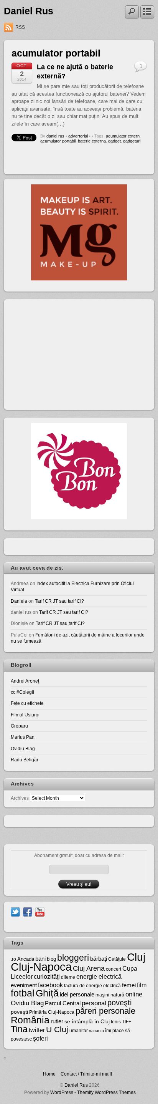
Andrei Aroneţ (25, 680)
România (30, 1019)
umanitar (78, 1030)
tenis (116, 1021)
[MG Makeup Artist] (79, 278)
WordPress (61, 1092)
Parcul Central (63, 1003)
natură (117, 995)
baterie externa (92, 141)
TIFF (126, 1021)
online (133, 994)
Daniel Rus (28, 11)
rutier (57, 1021)
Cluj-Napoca (41, 966)
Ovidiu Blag (23, 748)
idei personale (77, 994)
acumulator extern (123, 136)
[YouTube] (39, 911)
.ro (13, 959)
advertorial (78, 136)
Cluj (136, 957)
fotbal (23, 993)
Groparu (19, 725)
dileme (68, 977)
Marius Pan (23, 736)
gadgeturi (131, 141)
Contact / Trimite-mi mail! (86, 1073)
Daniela (19, 600)
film (141, 985)
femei (129, 985)
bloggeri (73, 958)
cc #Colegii (22, 692)
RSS (20, 27)
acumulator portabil (58, 141)
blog (51, 959)
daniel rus (55, 136)
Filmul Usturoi (25, 714)
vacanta (96, 1030)
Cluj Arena (89, 968)
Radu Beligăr (24, 759)
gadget (114, 141)
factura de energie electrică (92, 985)
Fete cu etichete (27, 703)
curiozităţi (47, 976)
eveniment (24, 985)
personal (94, 1003)
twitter (37, 1029)
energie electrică (99, 976)
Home (49, 1073)
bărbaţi (98, 958)
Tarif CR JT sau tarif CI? (59, 600)
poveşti (119, 1002)
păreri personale (105, 1011)
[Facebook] (27, 911)
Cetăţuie (117, 959)
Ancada (25, 959)
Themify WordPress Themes (106, 1092)
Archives (20, 798)
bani (40, 959)
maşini (102, 995)
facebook (50, 985)
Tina (19, 1029)
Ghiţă (47, 993)
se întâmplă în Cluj (87, 1021)
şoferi (40, 1038)
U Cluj (57, 1029)
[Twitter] (15, 911)
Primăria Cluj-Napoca (51, 1012)
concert (113, 969)
